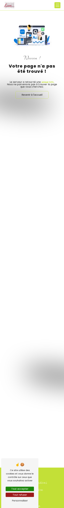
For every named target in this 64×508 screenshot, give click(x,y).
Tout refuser (20, 495)
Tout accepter (19, 489)
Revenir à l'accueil (32, 94)
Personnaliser (20, 500)
